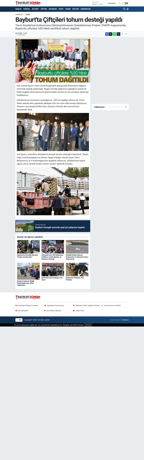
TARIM (68, 9)
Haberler (19, 14)
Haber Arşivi (80, 311)
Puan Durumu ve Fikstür (112, 305)
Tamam (88, 325)
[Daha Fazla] (118, 34)
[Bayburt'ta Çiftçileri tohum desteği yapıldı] (52, 61)
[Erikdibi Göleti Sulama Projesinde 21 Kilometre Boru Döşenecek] (77, 247)
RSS (20, 320)
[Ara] (124, 9)
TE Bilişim (125, 320)
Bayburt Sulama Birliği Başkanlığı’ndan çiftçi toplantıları (25, 283)
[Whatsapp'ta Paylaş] (114, 34)
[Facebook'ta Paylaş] (106, 34)
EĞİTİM (44, 9)
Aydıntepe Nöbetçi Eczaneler (28, 305)
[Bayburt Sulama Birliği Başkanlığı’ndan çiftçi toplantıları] (28, 271)
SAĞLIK (18, 9)
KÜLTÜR (75, 9)
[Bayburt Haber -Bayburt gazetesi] (28, 3)
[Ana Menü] (127, 9)
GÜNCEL (26, 9)
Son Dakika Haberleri (53, 311)
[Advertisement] (110, 70)
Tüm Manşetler (23, 311)
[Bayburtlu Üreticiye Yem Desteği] (77, 269)
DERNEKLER (86, 9)
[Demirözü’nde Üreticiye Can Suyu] (53, 269)
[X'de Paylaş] (110, 34)
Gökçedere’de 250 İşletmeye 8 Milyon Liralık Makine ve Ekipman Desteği (52, 257)
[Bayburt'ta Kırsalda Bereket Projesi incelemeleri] (28, 247)
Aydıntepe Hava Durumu (55, 305)
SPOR (61, 9)
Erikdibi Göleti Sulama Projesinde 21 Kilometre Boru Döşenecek (77, 257)
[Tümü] (126, 107)
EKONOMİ (53, 9)
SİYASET (35, 9)
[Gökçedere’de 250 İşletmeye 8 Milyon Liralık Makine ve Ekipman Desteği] (53, 247)
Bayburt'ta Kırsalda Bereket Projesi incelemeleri (27, 256)
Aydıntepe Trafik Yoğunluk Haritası (87, 305)
